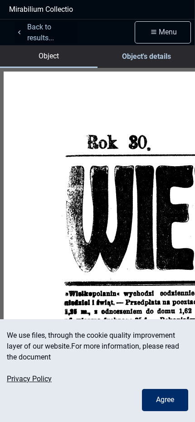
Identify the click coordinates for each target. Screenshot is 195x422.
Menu (168, 32)
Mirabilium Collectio (41, 9)
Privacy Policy (29, 378)
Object (49, 56)
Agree (165, 399)
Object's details (146, 56)
